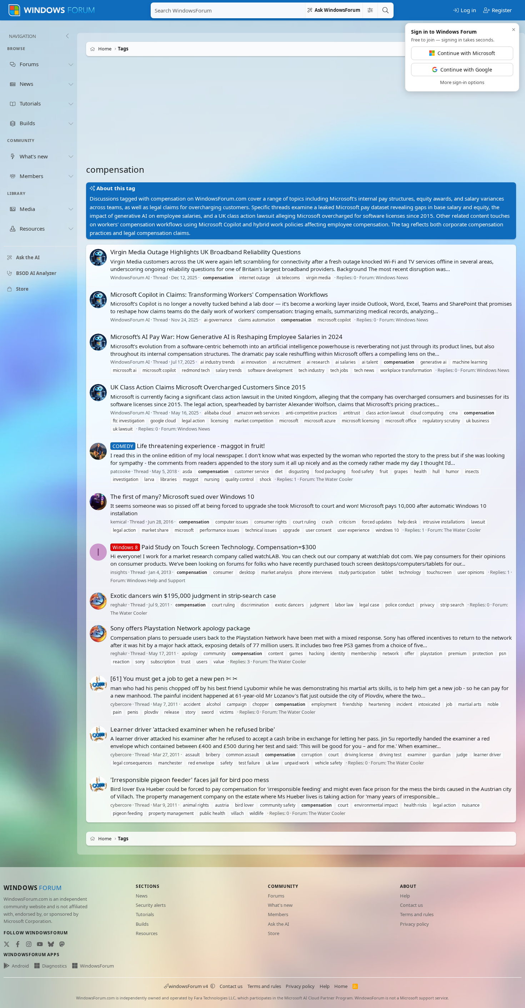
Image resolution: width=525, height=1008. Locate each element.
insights (118, 572)
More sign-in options (462, 82)
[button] (212, 986)
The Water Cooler (334, 479)
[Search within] (370, 10)
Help (405, 896)
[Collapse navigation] (67, 36)
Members (278, 914)
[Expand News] (70, 84)
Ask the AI (278, 924)
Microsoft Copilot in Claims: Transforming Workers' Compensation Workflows (219, 294)
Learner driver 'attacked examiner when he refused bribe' (192, 729)
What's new (280, 905)
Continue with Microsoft (466, 53)
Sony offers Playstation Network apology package (180, 628)
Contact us (411, 905)
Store (273, 933)
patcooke (120, 471)
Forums (276, 896)
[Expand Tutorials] (70, 103)
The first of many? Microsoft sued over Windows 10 (182, 496)
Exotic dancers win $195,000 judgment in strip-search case (193, 595)
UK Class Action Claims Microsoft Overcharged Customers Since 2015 (208, 387)
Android (20, 966)
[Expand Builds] (70, 123)
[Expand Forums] (70, 64)
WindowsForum (97, 966)
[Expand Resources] (70, 228)
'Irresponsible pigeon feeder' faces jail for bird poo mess (189, 780)
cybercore (120, 704)
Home (341, 986)
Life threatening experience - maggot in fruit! (188, 446)
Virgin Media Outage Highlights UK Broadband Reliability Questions (205, 252)
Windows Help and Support (156, 580)
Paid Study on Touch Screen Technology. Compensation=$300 (214, 547)
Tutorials (145, 914)
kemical (118, 521)
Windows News (392, 277)
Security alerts (151, 905)
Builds (142, 924)
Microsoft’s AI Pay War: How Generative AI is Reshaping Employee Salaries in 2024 (226, 337)
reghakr (118, 604)
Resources (147, 933)
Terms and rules (417, 914)
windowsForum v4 (188, 986)
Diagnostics (54, 966)
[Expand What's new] (70, 156)
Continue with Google (466, 69)
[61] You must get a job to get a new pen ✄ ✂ (174, 678)
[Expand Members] (70, 175)
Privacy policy (414, 924)
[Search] (385, 10)
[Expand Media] (70, 209)
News (142, 896)
